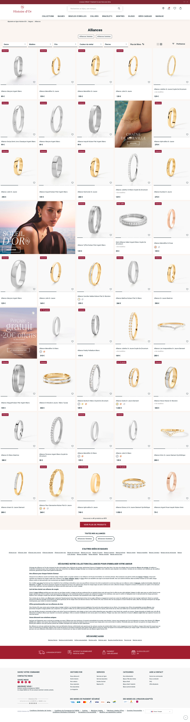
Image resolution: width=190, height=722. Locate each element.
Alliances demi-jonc (60, 552)
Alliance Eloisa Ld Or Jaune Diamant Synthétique (133, 507)
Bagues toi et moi (86, 552)
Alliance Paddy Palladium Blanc (89, 350)
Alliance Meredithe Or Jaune (49, 91)
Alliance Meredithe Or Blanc (48, 348)
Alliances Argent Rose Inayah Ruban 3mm (169, 507)
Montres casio (102, 640)
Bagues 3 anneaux (109, 552)
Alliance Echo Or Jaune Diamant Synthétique (169, 455)
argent (66, 578)
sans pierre (40, 583)
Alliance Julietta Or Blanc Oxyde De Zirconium (132, 190)
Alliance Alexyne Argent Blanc (11, 91)
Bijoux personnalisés (129, 687)
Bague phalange (93, 554)
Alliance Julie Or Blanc (123, 453)
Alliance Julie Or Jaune (124, 91)
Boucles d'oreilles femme (115, 640)
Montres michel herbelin (66, 640)
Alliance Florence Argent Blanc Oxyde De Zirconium (53, 455)
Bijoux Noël (126, 681)
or (63, 578)
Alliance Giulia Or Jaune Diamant (127, 401)
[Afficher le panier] (179, 8)
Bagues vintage (131, 552)
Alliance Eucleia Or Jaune (163, 192)
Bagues (30, 21)
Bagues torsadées (82, 554)
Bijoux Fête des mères (129, 679)
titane (82, 578)
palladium (71, 578)
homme (140, 577)
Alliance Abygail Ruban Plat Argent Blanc (15, 403)
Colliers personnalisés (80, 640)
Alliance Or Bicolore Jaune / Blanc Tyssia (53, 403)
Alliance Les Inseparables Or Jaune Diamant (169, 348)
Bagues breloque (120, 552)
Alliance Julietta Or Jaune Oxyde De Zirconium (170, 89)
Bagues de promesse (73, 552)
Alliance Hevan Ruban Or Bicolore (165, 401)
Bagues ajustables (142, 552)
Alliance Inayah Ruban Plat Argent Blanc (92, 141)
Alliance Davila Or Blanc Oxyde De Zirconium (93, 401)
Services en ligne (101, 676)
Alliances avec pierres (34, 552)
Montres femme (52, 640)
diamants (137, 583)
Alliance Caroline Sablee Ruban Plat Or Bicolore (94, 296)
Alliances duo (12, 552)
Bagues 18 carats (97, 552)
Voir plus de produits (95, 525)
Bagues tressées (104, 554)
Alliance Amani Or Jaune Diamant (13, 507)
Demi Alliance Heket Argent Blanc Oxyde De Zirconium (131, 243)
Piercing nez (127, 640)
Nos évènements (128, 676)
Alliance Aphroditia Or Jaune (164, 141)
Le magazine (74, 689)
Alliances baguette (47, 552)
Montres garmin (137, 640)
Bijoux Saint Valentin (129, 684)
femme (146, 577)
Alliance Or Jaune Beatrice (163, 298)
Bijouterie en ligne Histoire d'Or (17, 21)
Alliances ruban (22, 552)
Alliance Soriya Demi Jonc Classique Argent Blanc (18, 141)
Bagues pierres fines (116, 554)
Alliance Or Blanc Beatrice (10, 455)
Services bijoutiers (102, 679)
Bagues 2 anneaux (154, 552)
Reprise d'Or (100, 684)
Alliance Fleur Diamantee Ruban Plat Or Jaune (55, 505)
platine (77, 578)
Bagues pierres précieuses (168, 552)
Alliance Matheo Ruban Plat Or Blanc (129, 298)
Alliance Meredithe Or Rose (163, 243)
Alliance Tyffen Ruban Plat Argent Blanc (92, 245)
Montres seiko (93, 640)
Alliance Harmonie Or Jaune (87, 192)
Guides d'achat (101, 681)
